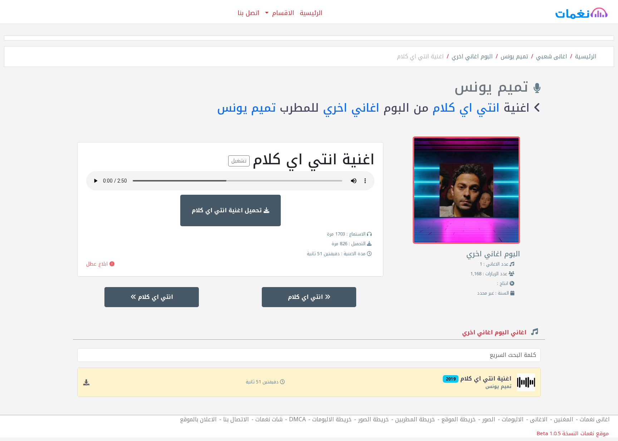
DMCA (297, 419)
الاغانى (539, 419)
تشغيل (238, 161)
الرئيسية (311, 13)
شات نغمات (269, 419)
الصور (488, 419)
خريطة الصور (373, 419)
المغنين (563, 419)
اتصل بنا (248, 13)
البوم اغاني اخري (472, 56)
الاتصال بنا (236, 419)
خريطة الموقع (458, 419)
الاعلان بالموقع (198, 419)
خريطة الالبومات (332, 419)
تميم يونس (514, 56)
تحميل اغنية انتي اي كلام (228, 210)
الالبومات (513, 419)
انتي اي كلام (466, 108)
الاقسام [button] (282, 13)
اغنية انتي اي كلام (420, 56)
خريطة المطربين (415, 419)
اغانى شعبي (551, 56)
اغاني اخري (351, 108)
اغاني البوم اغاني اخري (495, 333)
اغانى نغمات (595, 419)
